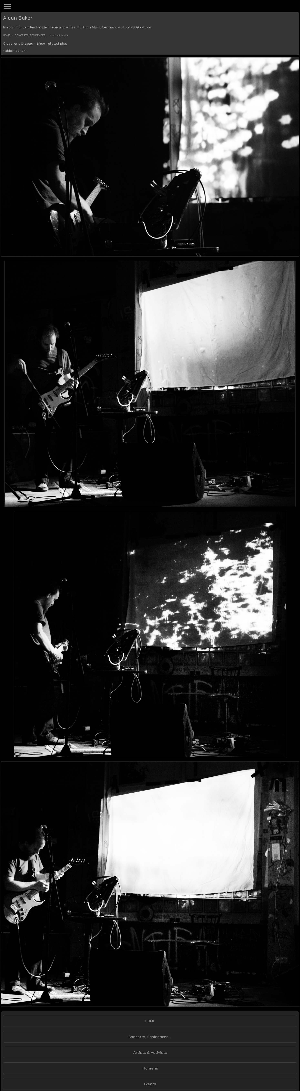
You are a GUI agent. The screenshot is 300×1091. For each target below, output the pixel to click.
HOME (150, 1021)
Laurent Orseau (19, 43)
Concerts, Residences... (31, 35)
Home (6, 35)
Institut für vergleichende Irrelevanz (34, 27)
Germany (109, 27)
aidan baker (15, 50)
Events (150, 1084)
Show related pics (52, 43)
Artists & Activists (150, 1052)
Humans (150, 1068)
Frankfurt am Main (84, 27)
